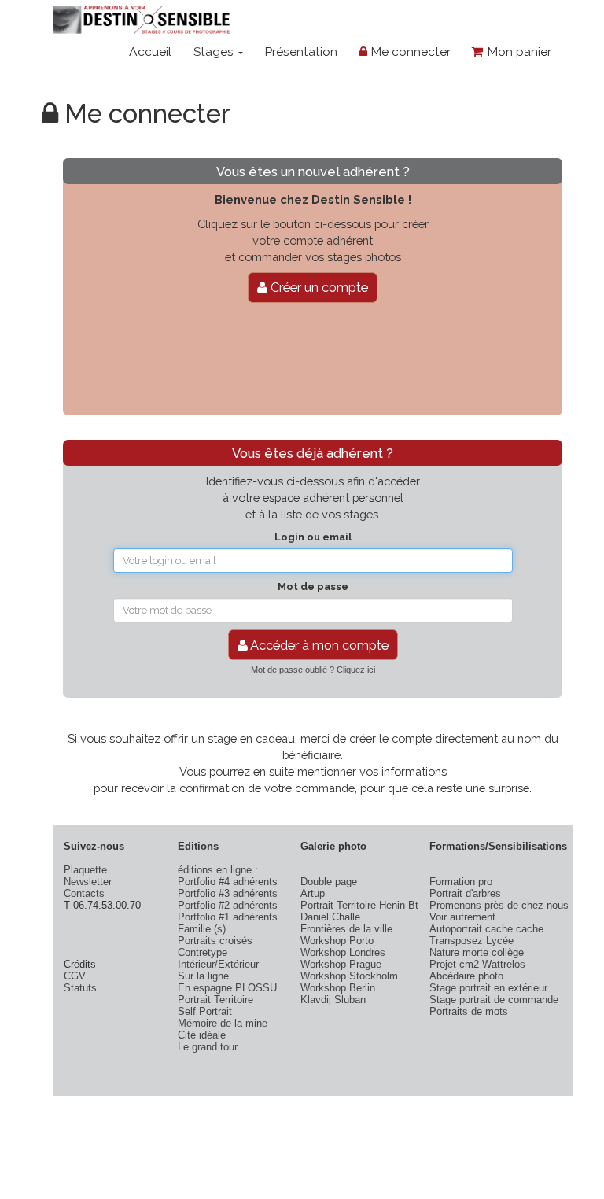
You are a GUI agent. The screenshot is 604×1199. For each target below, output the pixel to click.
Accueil (150, 51)
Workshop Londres (342, 952)
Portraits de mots (468, 1011)
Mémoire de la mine (222, 1023)
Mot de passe (313, 586)
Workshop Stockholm (349, 976)
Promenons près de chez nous (499, 905)
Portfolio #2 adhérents (228, 905)
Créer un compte (317, 287)
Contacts (84, 893)
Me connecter (409, 51)
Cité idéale (202, 1035)
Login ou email (313, 537)
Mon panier (517, 51)
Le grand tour (208, 1047)
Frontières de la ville (346, 929)
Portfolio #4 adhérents (228, 881)
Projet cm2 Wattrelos (477, 964)
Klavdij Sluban (333, 999)
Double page (328, 881)
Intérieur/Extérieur (218, 964)
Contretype (202, 952)
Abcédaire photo (466, 976)
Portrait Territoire (215, 999)
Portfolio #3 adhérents (228, 893)
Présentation (300, 51)
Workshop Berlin (337, 988)
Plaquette (85, 870)
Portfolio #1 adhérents (228, 917)
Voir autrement (462, 917)
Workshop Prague (340, 964)
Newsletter (88, 881)
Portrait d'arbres (465, 893)
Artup (312, 893)
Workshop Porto (337, 940)
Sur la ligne (203, 976)
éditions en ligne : (218, 870)
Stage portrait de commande (493, 999)
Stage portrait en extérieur (488, 988)
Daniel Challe (330, 917)
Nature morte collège (476, 952)
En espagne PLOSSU (227, 988)
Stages (215, 51)
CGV (75, 976)
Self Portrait (205, 1011)
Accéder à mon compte (318, 645)
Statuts (80, 988)
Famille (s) (202, 929)
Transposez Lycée (471, 940)
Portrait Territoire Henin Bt (359, 905)
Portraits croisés (215, 940)
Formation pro (460, 881)
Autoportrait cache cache (486, 929)
